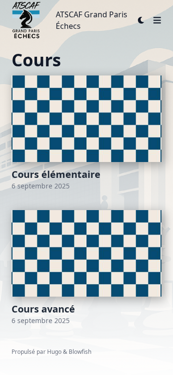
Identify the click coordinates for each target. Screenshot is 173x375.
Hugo (54, 352)
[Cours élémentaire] (86, 133)
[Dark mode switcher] (141, 20)
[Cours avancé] (86, 267)
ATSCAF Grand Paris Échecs (91, 20)
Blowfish (80, 352)
